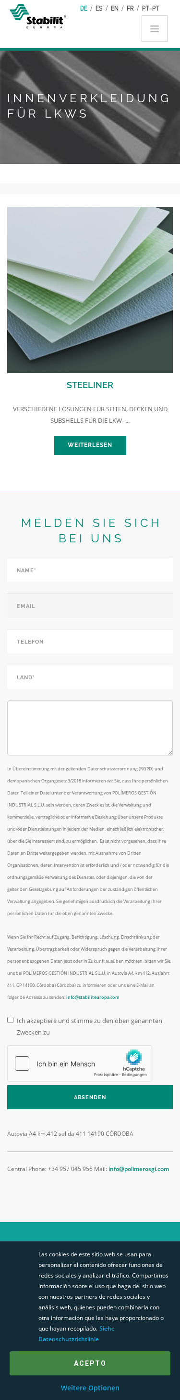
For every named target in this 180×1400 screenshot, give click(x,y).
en (114, 8)
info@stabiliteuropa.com (93, 997)
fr (130, 8)
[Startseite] (39, 15)
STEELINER (90, 385)
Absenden (90, 1097)
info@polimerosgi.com (138, 1169)
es (99, 8)
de (84, 8)
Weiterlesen (90, 445)
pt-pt (151, 8)
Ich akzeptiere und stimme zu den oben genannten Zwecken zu (89, 1026)
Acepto (90, 1363)
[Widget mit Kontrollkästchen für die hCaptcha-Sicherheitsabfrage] (79, 1063)
